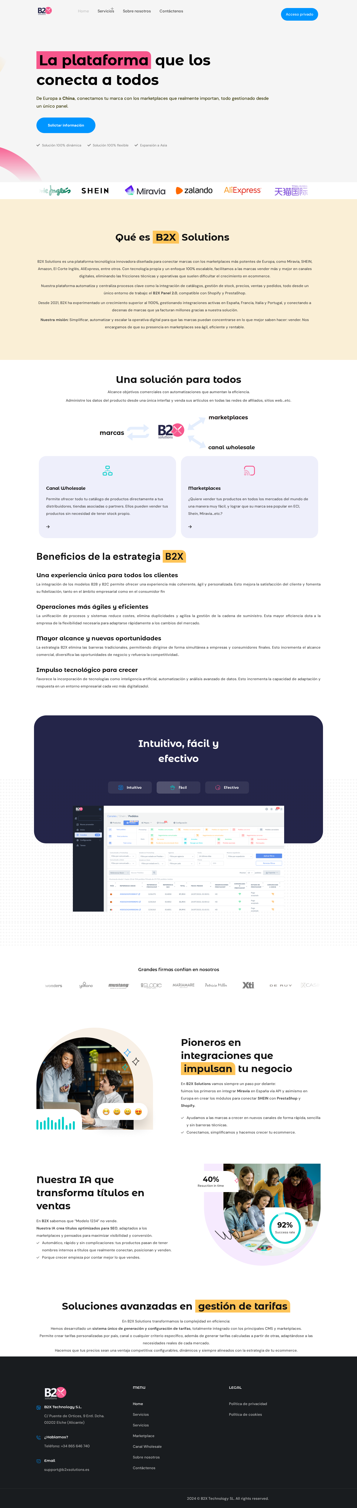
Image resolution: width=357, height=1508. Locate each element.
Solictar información (66, 125)
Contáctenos (171, 11)
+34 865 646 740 (75, 1446)
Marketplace (143, 1435)
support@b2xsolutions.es (66, 1469)
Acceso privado (299, 14)
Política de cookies (245, 1414)
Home (83, 11)
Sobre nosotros (137, 11)
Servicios (106, 11)
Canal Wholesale (147, 1446)
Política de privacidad (248, 1403)
